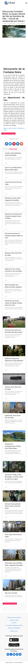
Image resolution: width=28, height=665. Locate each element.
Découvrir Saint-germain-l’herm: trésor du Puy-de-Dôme (13, 506)
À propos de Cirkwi (14, 620)
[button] (26, 3)
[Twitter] (10, 144)
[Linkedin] (17, 144)
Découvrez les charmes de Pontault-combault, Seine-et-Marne (13, 216)
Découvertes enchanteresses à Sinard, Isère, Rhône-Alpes (13, 446)
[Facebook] (6, 144)
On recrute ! (14, 622)
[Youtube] (14, 654)
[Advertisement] (14, 52)
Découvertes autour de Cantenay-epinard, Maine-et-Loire (14, 236)
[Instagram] (11, 654)
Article (23, 23)
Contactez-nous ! (14, 631)
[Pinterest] (14, 144)
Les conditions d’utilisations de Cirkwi (14, 625)
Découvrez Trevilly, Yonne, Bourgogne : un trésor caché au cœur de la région (14, 477)
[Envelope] (21, 144)
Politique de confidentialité (14, 628)
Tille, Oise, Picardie (11, 593)
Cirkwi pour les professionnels (14, 617)
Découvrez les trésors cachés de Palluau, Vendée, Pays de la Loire (13, 303)
